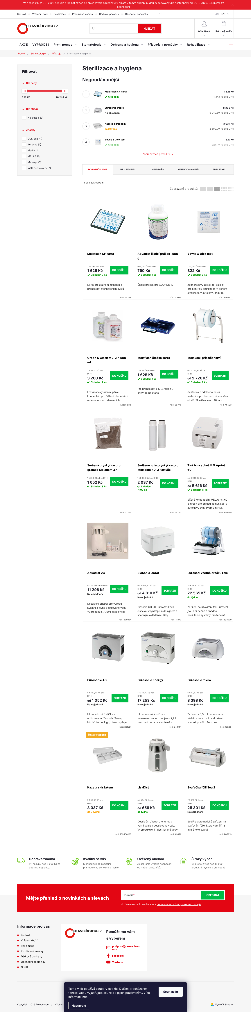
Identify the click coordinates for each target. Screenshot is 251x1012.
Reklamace (60, 14)
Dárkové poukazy (109, 14)
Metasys (34, 162)
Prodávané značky (82, 14)
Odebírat (212, 895)
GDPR (24, 967)
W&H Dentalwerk (39, 168)
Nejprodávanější (188, 169)
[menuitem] (23, 44)
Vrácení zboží (40, 14)
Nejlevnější (127, 169)
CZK (223, 14)
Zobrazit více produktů (156, 154)
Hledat (149, 28)
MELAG (34, 156)
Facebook (118, 955)
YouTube (117, 962)
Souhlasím (170, 991)
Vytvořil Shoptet (224, 1004)
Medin (33, 150)
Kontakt (21, 14)
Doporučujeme (97, 169)
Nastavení (79, 1005)
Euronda (34, 144)
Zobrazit (220, 375)
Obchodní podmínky (136, 14)
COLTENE (34, 138)
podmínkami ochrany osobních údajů (179, 904)
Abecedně (219, 169)
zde (84, 997)
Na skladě (35, 117)
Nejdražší (158, 169)
